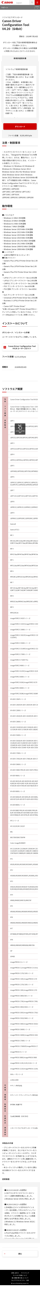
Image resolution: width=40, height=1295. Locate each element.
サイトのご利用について (20, 1275)
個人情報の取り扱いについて (20, 1278)
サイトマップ (25, 1273)
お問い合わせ (15, 1273)
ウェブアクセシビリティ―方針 (20, 1280)
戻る (20, 1253)
